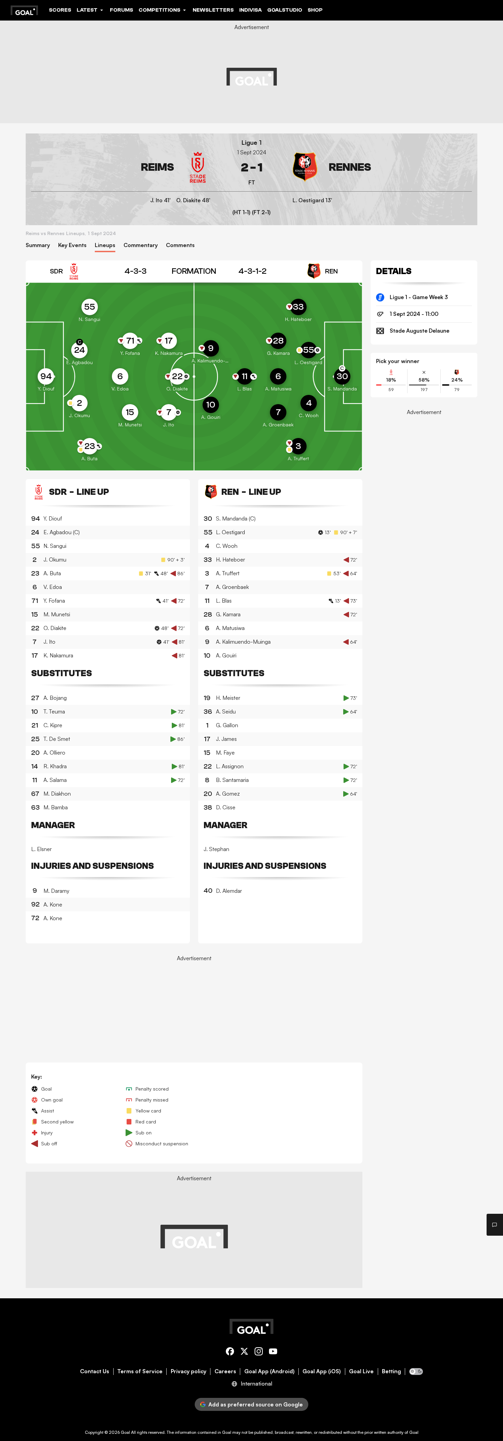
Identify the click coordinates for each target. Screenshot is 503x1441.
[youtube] (273, 1352)
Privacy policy (188, 1371)
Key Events (72, 245)
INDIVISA (250, 10)
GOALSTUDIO (284, 10)
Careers (225, 1371)
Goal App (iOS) (321, 1371)
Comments (180, 245)
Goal (125, 1432)
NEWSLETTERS (213, 10)
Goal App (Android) (269, 1371)
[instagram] (258, 1352)
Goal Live (361, 1371)
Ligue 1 (252, 142)
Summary (38, 245)
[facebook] (229, 1352)
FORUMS (121, 10)
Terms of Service (140, 1371)
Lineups (105, 245)
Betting (391, 1371)
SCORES (60, 10)
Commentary (141, 245)
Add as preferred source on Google (255, 1404)
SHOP (315, 10)
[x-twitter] (244, 1352)
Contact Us (94, 1371)
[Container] (122, 167)
